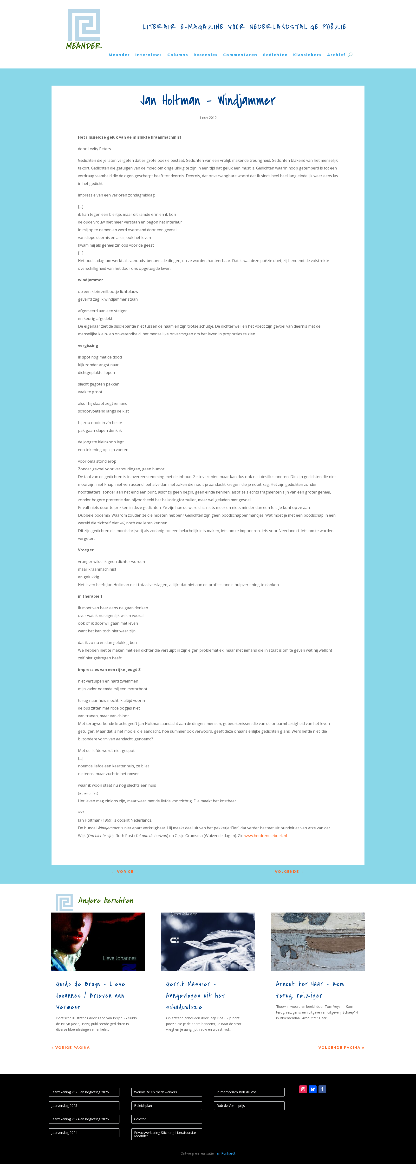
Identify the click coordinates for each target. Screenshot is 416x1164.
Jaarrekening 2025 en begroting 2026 (80, 1092)
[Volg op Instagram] (303, 1089)
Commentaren (240, 55)
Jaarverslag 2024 (64, 1132)
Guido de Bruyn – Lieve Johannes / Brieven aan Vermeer (90, 996)
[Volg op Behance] (313, 1089)
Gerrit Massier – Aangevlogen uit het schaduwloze (195, 996)
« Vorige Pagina (71, 1047)
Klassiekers (307, 55)
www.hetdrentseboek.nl (265, 835)
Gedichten (275, 55)
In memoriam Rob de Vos (237, 1092)
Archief (336, 55)
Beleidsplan (143, 1105)
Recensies (206, 55)
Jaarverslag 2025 (64, 1105)
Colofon (140, 1119)
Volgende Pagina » (341, 1047)
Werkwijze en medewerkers (155, 1092)
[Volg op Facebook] (322, 1089)
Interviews (148, 55)
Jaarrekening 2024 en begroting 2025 (80, 1119)
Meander (119, 55)
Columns (177, 55)
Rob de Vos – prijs (231, 1105)
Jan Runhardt (225, 1153)
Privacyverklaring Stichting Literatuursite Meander (165, 1134)
